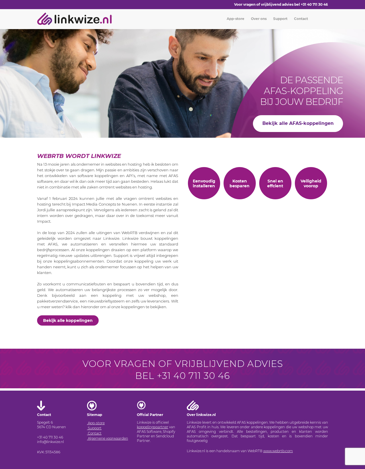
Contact (300, 19)
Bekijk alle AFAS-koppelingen (298, 123)
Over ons (258, 19)
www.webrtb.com (278, 451)
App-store (235, 19)
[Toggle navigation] (112, 16)
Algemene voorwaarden (107, 438)
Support (279, 19)
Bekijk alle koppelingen (68, 320)
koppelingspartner (152, 427)
